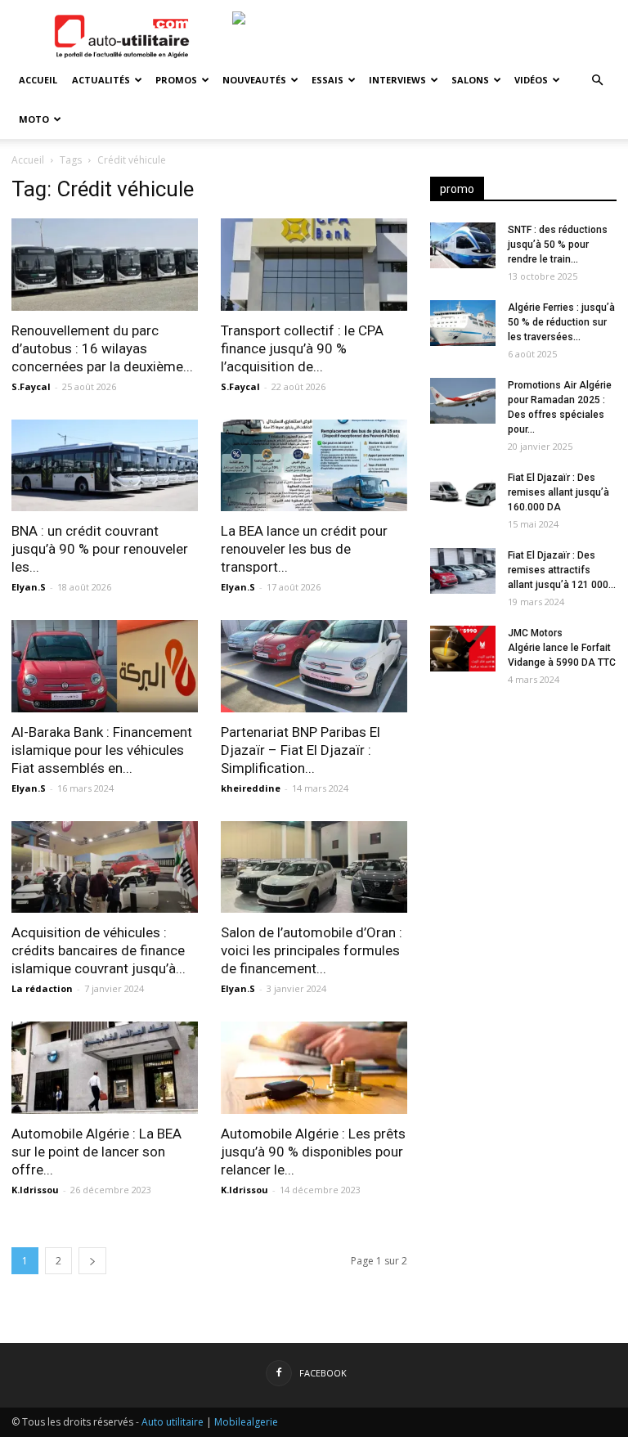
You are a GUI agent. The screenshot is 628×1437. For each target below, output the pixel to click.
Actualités (101, 80)
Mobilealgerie (246, 1422)
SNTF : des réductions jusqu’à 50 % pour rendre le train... (558, 244)
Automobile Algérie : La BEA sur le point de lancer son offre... (96, 1151)
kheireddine (250, 788)
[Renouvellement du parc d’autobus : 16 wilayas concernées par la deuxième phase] (104, 264)
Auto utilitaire (172, 1422)
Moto (34, 119)
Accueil (38, 80)
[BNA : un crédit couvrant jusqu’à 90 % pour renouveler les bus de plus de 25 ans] (104, 466)
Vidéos (531, 80)
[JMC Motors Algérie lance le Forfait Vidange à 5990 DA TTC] (463, 648)
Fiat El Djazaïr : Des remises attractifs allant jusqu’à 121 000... (562, 570)
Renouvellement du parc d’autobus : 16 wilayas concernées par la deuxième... (102, 348)
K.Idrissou (35, 1189)
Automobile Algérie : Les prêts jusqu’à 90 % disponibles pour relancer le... (313, 1151)
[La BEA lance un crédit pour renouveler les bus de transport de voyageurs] (314, 466)
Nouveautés (254, 80)
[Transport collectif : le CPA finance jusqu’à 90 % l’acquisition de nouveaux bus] (314, 264)
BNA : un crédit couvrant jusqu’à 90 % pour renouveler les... (99, 549)
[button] (597, 80)
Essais (327, 80)
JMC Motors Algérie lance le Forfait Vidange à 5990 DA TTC (562, 647)
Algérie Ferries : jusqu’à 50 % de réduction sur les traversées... (561, 322)
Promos (176, 80)
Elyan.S (28, 587)
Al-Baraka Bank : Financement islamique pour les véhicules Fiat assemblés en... (101, 750)
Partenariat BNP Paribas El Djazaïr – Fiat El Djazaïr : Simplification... (300, 750)
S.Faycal (31, 386)
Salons (470, 80)
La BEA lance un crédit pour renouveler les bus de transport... (304, 549)
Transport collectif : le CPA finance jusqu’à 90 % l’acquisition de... (302, 348)
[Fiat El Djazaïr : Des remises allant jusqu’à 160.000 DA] (463, 493)
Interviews (397, 80)
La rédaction (42, 988)
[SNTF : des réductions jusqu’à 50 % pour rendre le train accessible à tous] (463, 245)
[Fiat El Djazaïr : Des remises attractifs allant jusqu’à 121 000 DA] (463, 571)
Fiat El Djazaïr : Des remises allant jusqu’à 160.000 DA (558, 492)
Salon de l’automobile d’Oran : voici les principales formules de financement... (311, 950)
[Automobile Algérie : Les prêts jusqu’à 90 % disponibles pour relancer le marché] (314, 1068)
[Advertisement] (523, 803)
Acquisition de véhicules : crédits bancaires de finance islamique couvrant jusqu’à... (98, 950)
